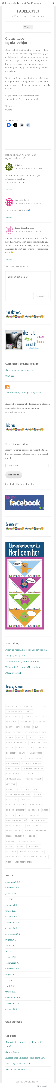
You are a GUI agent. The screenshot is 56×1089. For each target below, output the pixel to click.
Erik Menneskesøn (38, 742)
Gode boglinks (13, 1021)
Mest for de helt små (16, 820)
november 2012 (12, 922)
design (9, 737)
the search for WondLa (31, 851)
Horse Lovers (34, 758)
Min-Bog (29, 831)
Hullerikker (12, 763)
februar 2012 (11, 951)
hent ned (10, 758)
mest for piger (33, 826)
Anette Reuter (13, 706)
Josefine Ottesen (33, 779)
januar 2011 (10, 991)
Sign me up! (13, 474)
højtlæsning (12, 768)
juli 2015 (9, 899)
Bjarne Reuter (32, 717)
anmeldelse (30, 706)
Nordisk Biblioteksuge (17, 841)
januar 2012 (10, 957)
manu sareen (36, 815)
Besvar (8, 189)
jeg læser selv (13, 779)
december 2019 (12, 882)
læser (45, 810)
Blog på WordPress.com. (28, 1082)
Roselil (20, 846)
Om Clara (9, 376)
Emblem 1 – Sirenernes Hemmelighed (23, 667)
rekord (9, 846)
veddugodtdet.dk (23, 862)
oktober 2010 (11, 1009)
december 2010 (12, 997)
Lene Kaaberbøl (36, 805)
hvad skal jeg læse (31, 763)
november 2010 (12, 1003)
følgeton (11, 753)
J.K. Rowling (28, 774)
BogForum (11, 722)
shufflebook (33, 846)
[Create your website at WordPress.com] (28, 3)
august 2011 (10, 974)
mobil (9, 836)
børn (18, 727)
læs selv (22, 815)
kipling (37, 794)
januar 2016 (10, 893)
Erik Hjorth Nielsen (16, 742)
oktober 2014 (11, 916)
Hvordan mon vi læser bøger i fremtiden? (25, 1057)
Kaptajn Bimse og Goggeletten (21, 789)
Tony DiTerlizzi (13, 857)
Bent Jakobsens (13, 717)
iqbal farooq (12, 774)
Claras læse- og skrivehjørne (19, 370)
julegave (10, 784)
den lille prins (13, 732)
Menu (29, 27)
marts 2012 (10, 945)
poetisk (35, 841)
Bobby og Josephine (15, 655)
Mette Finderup (14, 831)
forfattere (41, 748)
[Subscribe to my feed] (7, 388)
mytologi (19, 836)
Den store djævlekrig (35, 732)
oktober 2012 (11, 928)
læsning (10, 815)
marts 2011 (10, 986)
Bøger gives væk (13, 673)
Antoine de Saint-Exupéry (19, 711)
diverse (20, 737)
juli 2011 (9, 980)
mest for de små (39, 820)
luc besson (33, 810)
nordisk (31, 836)
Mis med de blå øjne (15, 1069)
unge (8, 862)
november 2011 (12, 968)
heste (22, 758)
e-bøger (31, 737)
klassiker (11, 800)
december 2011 (12, 962)
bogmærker (25, 722)
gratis (22, 753)
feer (30, 748)
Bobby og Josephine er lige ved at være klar (26, 649)
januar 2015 (10, 910)
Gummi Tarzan (12, 1052)
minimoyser (42, 831)
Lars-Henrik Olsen (15, 805)
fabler (9, 748)
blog (45, 717)
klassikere (25, 800)
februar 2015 (11, 905)
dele (35, 727)
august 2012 (10, 939)
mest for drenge (14, 826)
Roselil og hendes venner (17, 1063)
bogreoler (40, 722)
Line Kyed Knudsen (15, 810)
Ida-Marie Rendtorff (33, 768)
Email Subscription (16, 444)
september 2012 (12, 934)
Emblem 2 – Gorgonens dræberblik (22, 661)
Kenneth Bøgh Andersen (18, 794)
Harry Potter (35, 753)
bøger (9, 727)
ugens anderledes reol (36, 857)
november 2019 (12, 887)
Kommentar (41, 296)
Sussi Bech (11, 851)
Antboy (43, 706)
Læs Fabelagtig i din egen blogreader (23, 392)
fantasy (20, 748)
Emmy (41, 737)
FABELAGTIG (28, 11)
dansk (27, 727)
